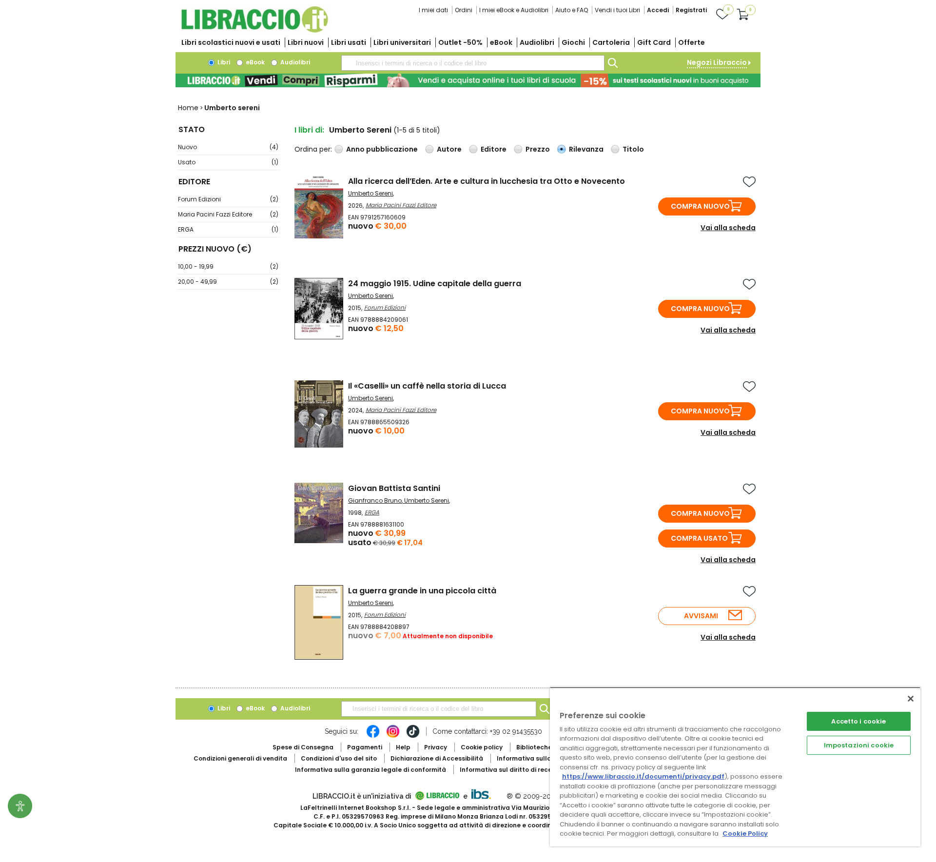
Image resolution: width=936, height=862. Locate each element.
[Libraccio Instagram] (393, 736)
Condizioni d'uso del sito (339, 758)
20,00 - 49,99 (228, 281)
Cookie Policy (745, 833)
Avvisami (701, 616)
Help (403, 747)
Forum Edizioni (228, 199)
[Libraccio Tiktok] (413, 736)
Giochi (573, 42)
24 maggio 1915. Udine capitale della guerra (434, 283)
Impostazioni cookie (859, 745)
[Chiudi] (911, 699)
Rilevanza (586, 149)
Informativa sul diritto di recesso (511, 769)
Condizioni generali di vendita (240, 758)
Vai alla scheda (728, 228)
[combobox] (472, 63)
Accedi (658, 10)
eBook (501, 42)
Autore (449, 149)
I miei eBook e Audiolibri (513, 10)
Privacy (435, 747)
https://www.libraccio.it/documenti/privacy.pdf (643, 776)
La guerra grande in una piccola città (422, 590)
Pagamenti (364, 747)
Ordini (463, 10)
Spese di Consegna (303, 747)
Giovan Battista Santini (394, 488)
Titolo (633, 149)
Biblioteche (534, 747)
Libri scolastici (230, 42)
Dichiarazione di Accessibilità (436, 758)
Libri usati (348, 42)
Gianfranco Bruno (375, 500)
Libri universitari (402, 42)
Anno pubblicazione (382, 149)
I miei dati (433, 10)
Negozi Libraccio (717, 62)
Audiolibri (537, 42)
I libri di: (309, 130)
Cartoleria (611, 42)
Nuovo (228, 147)
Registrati (691, 10)
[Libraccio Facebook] (373, 736)
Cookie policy (482, 747)
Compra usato (699, 538)
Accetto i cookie (858, 721)
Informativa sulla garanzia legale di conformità (370, 769)
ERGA (228, 229)
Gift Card (654, 42)
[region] (735, 766)
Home (188, 108)
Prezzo (538, 149)
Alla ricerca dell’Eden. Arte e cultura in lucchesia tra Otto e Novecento (486, 181)
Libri (223, 62)
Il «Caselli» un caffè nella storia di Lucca (427, 386)
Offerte (691, 42)
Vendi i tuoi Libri (617, 10)
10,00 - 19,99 (228, 266)
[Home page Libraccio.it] (254, 30)
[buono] (468, 80)
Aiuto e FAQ (571, 10)
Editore (494, 149)
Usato (228, 162)
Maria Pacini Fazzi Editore (228, 214)
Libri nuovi (306, 42)
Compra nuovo (700, 206)
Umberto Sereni (370, 193)
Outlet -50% (460, 42)
